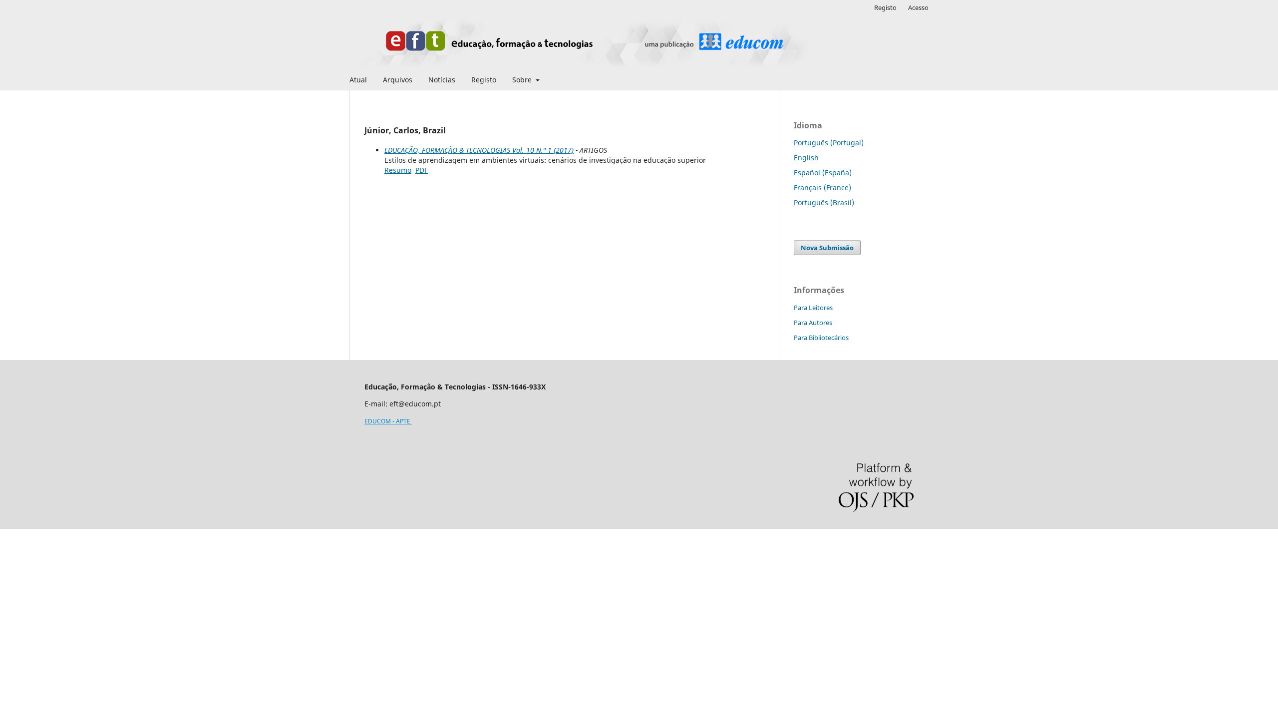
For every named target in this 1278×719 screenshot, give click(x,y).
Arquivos (397, 79)
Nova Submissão (827, 247)
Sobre (523, 79)
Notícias (441, 79)
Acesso (918, 7)
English (806, 157)
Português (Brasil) (824, 202)
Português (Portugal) (829, 142)
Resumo (397, 170)
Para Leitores (813, 307)
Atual (358, 79)
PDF (421, 170)
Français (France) (822, 187)
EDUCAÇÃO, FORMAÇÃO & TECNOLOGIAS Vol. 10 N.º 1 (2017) (479, 150)
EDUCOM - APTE (388, 421)
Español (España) (823, 172)
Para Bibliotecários (821, 337)
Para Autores (813, 322)
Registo (483, 79)
